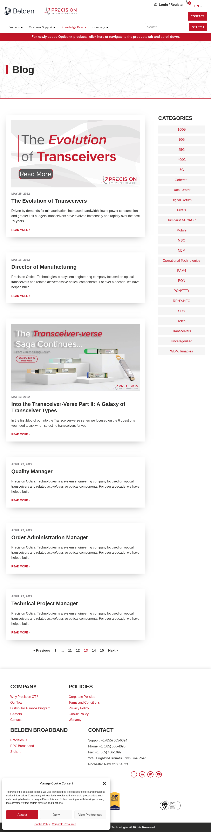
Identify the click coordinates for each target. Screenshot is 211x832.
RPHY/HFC (181, 301)
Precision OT (19, 740)
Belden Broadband (39, 730)
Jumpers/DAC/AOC (181, 220)
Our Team (17, 702)
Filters (181, 210)
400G (182, 160)
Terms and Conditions (84, 702)
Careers (16, 714)
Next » (113, 650)
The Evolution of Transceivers (49, 201)
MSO (181, 240)
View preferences (90, 814)
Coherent (181, 180)
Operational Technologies (181, 260)
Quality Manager (32, 471)
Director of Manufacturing (44, 267)
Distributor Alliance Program (30, 708)
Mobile (181, 230)
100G (182, 129)
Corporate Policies (82, 696)
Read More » (20, 229)
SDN (181, 311)
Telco (181, 321)
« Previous (41, 650)
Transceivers (181, 331)
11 (70, 650)
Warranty (75, 720)
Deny (56, 814)
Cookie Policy (42, 824)
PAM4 (181, 270)
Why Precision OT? (24, 696)
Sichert (15, 751)
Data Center (181, 190)
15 (102, 650)
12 (78, 650)
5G (181, 170)
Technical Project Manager (44, 603)
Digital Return (181, 200)
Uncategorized (181, 341)
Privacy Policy (79, 708)
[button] (104, 783)
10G (181, 139)
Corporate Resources (64, 824)
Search (198, 27)
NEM (181, 250)
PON (181, 280)
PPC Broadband (22, 746)
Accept (22, 814)
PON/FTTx (182, 291)
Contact (15, 720)
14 (94, 650)
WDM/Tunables (181, 351)
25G (181, 149)
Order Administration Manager (49, 537)
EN (196, 6)
